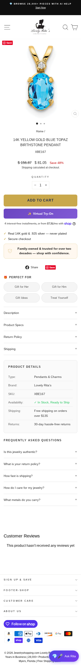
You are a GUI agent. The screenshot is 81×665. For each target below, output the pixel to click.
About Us (13, 611)
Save (52, 267)
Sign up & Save (18, 579)
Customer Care (19, 600)
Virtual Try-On (40, 213)
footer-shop (16, 590)
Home (39, 131)
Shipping (27, 167)
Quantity (40, 177)
